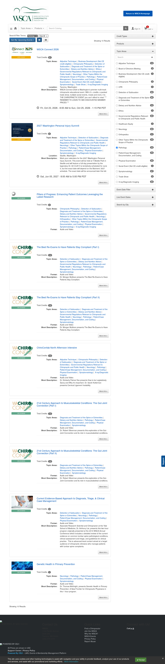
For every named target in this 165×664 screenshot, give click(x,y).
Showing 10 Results (102, 40)
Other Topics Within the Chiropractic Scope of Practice (81, 75)
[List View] (45, 40)
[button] (11, 28)
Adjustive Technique (68, 61)
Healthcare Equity (126, 124)
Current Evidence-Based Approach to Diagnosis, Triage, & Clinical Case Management (71, 500)
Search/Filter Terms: (17, 35)
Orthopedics (65, 219)
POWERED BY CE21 (11, 644)
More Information (71, 661)
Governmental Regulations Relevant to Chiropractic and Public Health (84, 141)
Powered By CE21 (16, 653)
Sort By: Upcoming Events (22, 40)
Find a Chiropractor (92, 628)
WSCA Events (90, 636)
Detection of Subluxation (88, 137)
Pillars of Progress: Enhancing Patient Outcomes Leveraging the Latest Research (70, 195)
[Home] (15, 28)
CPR (120, 87)
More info (102, 114)
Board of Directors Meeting (130, 68)
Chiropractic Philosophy (83, 64)
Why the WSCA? (91, 633)
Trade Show (80, 84)
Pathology (91, 76)
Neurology (77, 74)
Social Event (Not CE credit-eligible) (86, 82)
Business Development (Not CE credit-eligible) (134, 75)
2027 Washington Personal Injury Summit (58, 125)
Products (39, 28)
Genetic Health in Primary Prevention (56, 564)
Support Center (14, 650)
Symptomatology (67, 84)
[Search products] (125, 28)
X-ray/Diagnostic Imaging (98, 84)
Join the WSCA (90, 631)
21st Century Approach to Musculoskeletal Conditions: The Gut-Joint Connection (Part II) (72, 452)
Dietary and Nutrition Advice (82, 69)
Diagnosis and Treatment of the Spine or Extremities (84, 138)
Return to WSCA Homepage (138, 14)
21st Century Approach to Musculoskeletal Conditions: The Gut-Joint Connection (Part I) (72, 404)
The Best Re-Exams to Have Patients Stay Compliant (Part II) (68, 297)
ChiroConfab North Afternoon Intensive (57, 347)
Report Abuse (90, 641)
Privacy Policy (90, 638)
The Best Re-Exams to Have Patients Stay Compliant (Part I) (68, 247)
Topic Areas (26, 28)
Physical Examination (93, 150)
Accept (142, 659)
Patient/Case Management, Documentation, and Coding (83, 78)
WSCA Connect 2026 (48, 49)
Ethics (98, 69)
